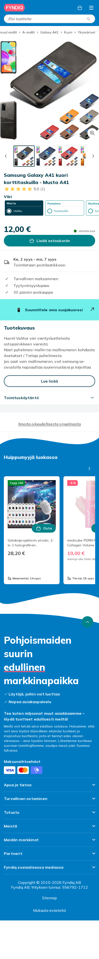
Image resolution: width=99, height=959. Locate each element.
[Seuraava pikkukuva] (93, 156)
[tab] (24, 156)
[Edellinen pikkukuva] (6, 156)
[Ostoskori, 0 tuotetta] (80, 7)
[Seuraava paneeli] (89, 468)
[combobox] (49, 18)
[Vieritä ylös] (87, 622)
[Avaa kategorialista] (91, 7)
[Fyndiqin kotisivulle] (14, 7)
